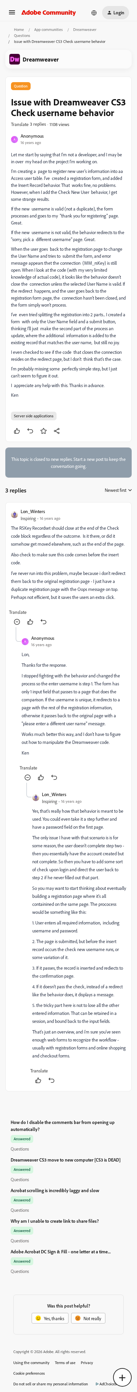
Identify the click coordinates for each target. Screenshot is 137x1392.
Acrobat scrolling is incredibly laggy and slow (55, 1190)
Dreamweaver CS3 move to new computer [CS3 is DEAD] (66, 1160)
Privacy (87, 1362)
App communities (48, 29)
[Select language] (94, 12)
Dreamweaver (84, 29)
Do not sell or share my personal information (50, 1383)
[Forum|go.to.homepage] (48, 12)
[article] (68, 567)
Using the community (31, 1362)
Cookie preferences (29, 1373)
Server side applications (34, 415)
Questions (22, 35)
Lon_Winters (33, 511)
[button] (12, 14)
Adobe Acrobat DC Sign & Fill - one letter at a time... (61, 1251)
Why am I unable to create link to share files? (55, 1221)
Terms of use (65, 1362)
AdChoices (108, 1383)
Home (19, 29)
